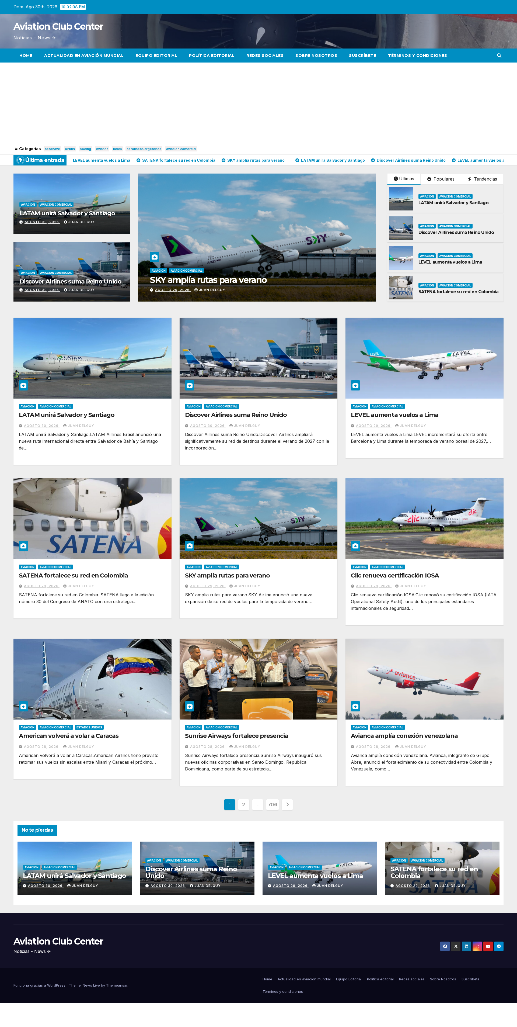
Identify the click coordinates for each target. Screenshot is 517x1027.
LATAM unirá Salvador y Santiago (67, 213)
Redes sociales (265, 55)
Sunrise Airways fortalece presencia (236, 735)
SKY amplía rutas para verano (227, 575)
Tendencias (485, 179)
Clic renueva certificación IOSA (395, 575)
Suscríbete (362, 55)
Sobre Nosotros (316, 55)
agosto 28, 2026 (42, 747)
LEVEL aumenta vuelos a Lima (450, 262)
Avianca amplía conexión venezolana (404, 735)
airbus (70, 149)
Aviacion (28, 204)
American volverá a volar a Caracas (68, 735)
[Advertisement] (258, 104)
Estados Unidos (89, 727)
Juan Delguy (81, 222)
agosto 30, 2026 (42, 222)
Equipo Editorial (156, 55)
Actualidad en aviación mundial (84, 55)
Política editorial (212, 55)
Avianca (102, 149)
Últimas (406, 178)
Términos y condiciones (417, 55)
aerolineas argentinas (144, 149)
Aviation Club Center (58, 26)
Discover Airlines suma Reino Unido (70, 281)
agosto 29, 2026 (374, 426)
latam (117, 149)
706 (272, 804)
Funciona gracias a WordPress (40, 985)
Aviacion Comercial (56, 204)
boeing (85, 149)
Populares (443, 179)
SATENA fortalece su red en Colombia (458, 291)
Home (25, 55)
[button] (499, 55)
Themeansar (116, 985)
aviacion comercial (181, 149)
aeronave (52, 149)
